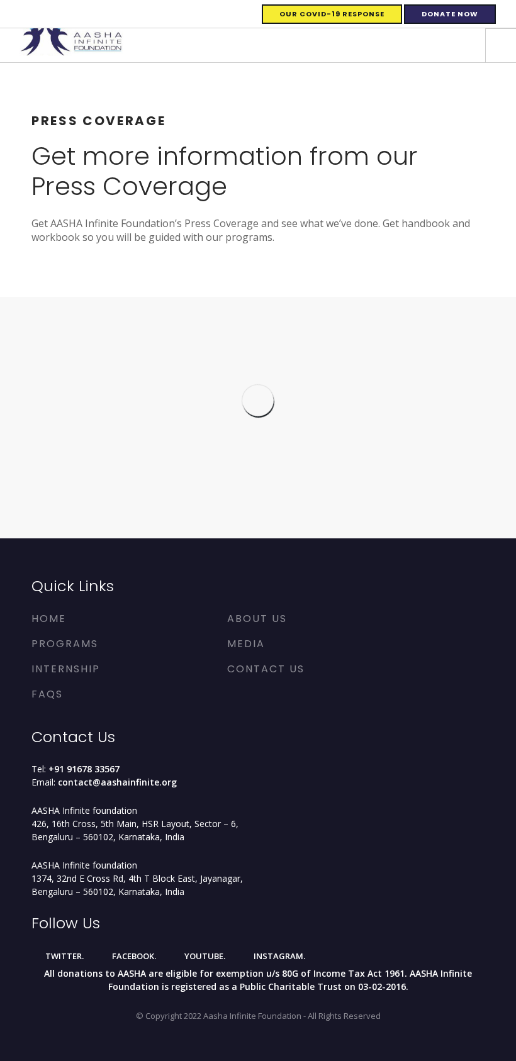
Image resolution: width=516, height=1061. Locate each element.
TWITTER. (63, 956)
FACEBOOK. (133, 956)
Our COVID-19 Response (331, 14)
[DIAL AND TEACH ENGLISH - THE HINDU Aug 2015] (372, 449)
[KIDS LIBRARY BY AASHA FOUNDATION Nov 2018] (372, 497)
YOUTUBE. (203, 956)
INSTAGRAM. (278, 956)
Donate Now (450, 14)
